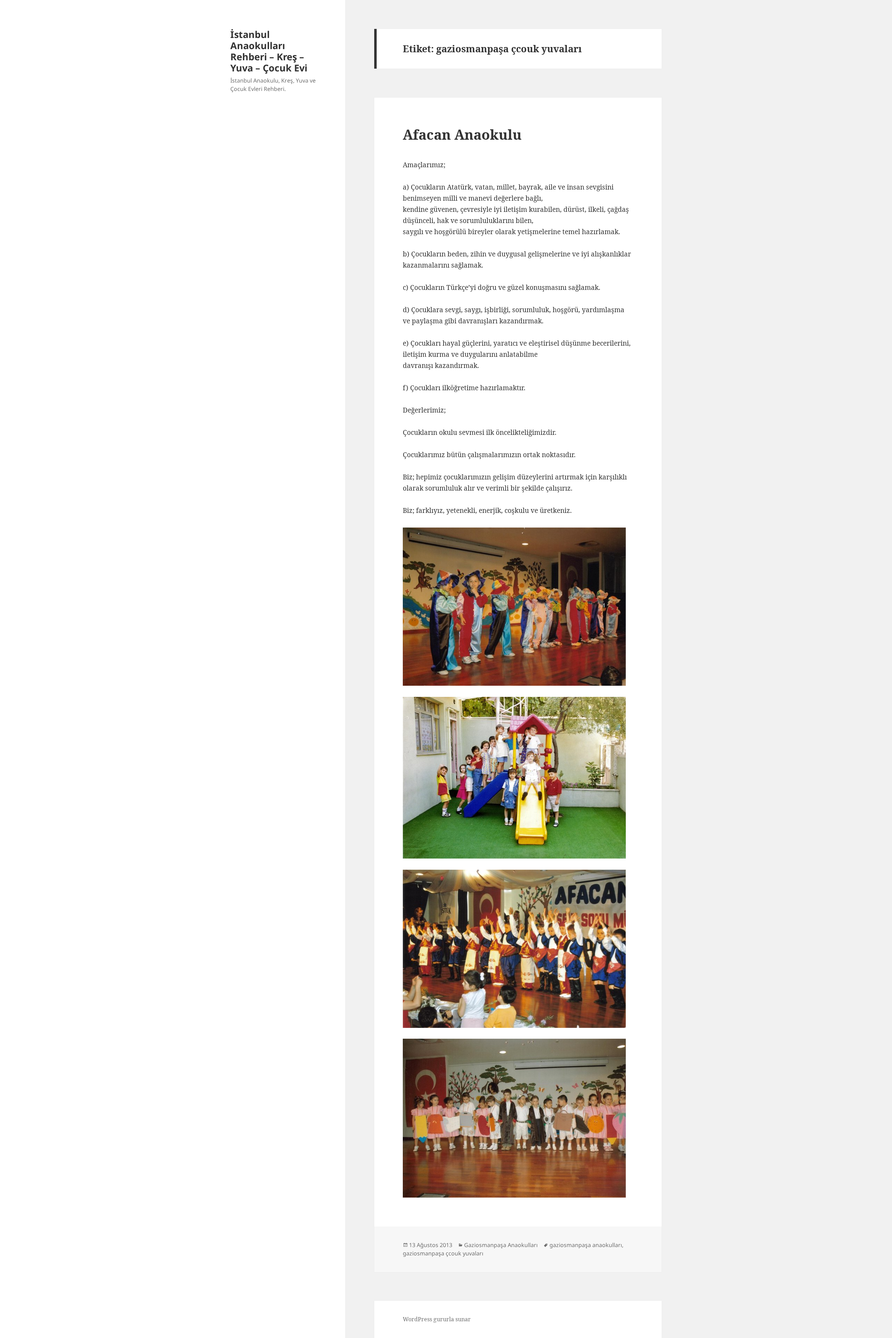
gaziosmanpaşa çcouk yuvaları (443, 1253)
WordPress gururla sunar (437, 1319)
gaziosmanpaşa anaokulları (585, 1245)
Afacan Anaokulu (462, 134)
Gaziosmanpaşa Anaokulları (501, 1245)
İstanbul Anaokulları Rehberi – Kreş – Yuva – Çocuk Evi (268, 51)
